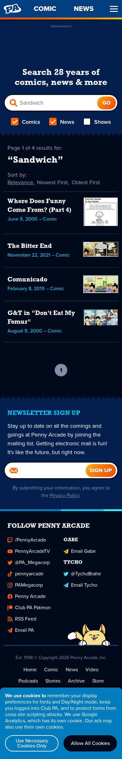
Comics (31, 122)
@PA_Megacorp (32, 562)
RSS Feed (25, 618)
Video (92, 669)
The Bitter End (30, 246)
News (67, 122)
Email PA (24, 630)
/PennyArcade (30, 539)
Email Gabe (83, 551)
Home (30, 669)
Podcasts (28, 680)
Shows (102, 122)
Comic (51, 669)
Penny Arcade (30, 596)
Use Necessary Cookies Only (32, 743)
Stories (52, 680)
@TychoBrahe (86, 573)
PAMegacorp (29, 585)
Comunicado (27, 280)
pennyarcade (29, 573)
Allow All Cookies (90, 743)
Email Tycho (84, 585)
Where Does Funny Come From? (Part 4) (39, 205)
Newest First (52, 182)
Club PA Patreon (33, 607)
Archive (76, 680)
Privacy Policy (64, 495)
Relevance (20, 182)
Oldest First (86, 182)
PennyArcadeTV (32, 551)
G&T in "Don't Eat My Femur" (41, 317)
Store (98, 680)
